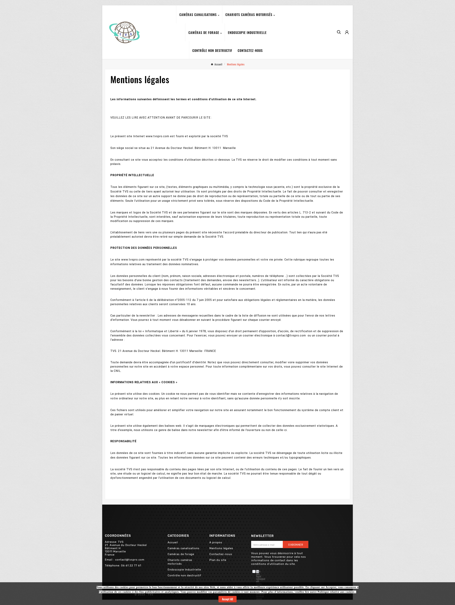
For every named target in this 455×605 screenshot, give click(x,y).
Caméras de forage (181, 554)
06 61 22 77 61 (131, 565)
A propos (215, 542)
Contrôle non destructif (184, 575)
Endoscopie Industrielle (184, 569)
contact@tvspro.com (129, 559)
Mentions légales (221, 548)
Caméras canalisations (183, 548)
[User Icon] (346, 32)
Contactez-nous (220, 554)
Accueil (173, 542)
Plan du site (217, 560)
